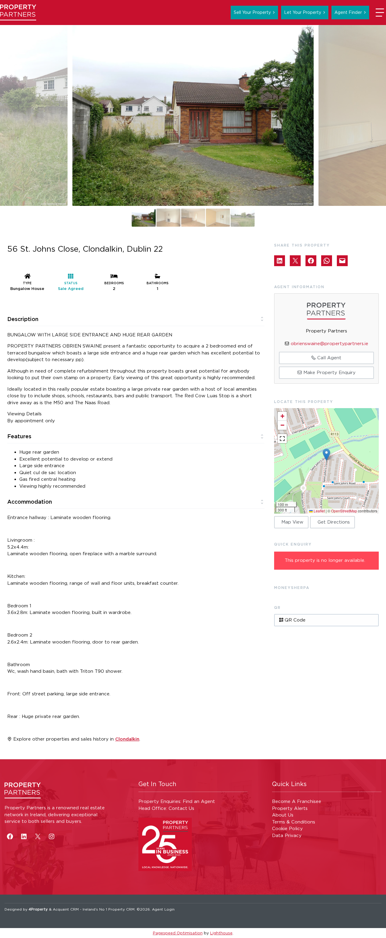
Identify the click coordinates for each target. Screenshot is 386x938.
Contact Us (181, 808)
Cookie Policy (287, 828)
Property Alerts (290, 808)
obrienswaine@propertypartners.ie (329, 343)
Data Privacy (287, 835)
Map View (292, 521)
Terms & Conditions (293, 821)
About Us (282, 814)
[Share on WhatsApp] (326, 260)
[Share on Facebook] (310, 260)
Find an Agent (199, 801)
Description (22, 319)
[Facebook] (10, 836)
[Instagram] (51, 836)
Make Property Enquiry (329, 372)
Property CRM (121, 909)
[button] (326, 455)
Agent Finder (348, 12)
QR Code (294, 619)
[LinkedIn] (23, 836)
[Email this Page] (295, 260)
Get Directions (334, 521)
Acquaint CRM (66, 909)
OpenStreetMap (344, 510)
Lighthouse (221, 933)
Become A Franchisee (296, 801)
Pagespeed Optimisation (178, 933)
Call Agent (328, 357)
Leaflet (319, 510)
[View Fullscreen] (282, 438)
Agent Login (163, 909)
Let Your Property (302, 12)
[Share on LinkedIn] (279, 260)
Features (19, 436)
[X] (37, 836)
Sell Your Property (252, 12)
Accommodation (29, 502)
